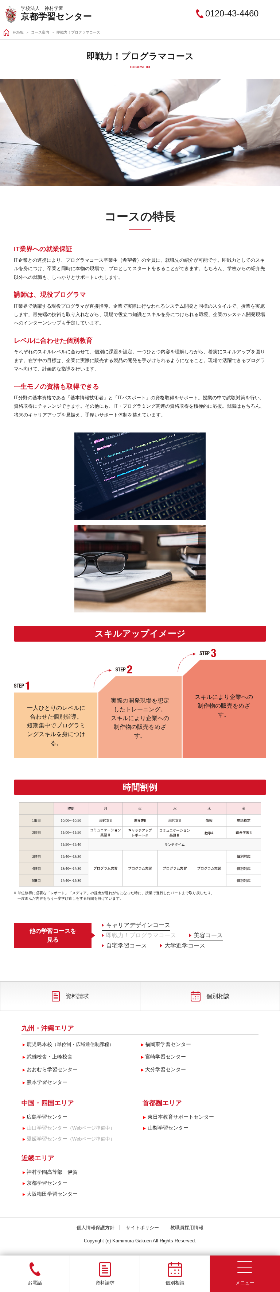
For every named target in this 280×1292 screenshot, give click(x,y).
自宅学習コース (126, 945)
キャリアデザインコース (138, 925)
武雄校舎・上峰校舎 (50, 1057)
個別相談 (218, 996)
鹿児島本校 (70, 1044)
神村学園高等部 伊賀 (52, 1172)
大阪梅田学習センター (52, 1194)
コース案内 (40, 32)
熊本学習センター (47, 1082)
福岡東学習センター (168, 1044)
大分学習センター (165, 1069)
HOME (18, 32)
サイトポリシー (142, 1227)
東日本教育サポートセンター (181, 1117)
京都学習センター (56, 16)
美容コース (208, 935)
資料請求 (77, 996)
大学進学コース (184, 945)
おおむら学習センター (52, 1069)
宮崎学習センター (165, 1057)
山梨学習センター (168, 1128)
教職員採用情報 (186, 1227)
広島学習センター (47, 1117)
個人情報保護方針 (95, 1227)
